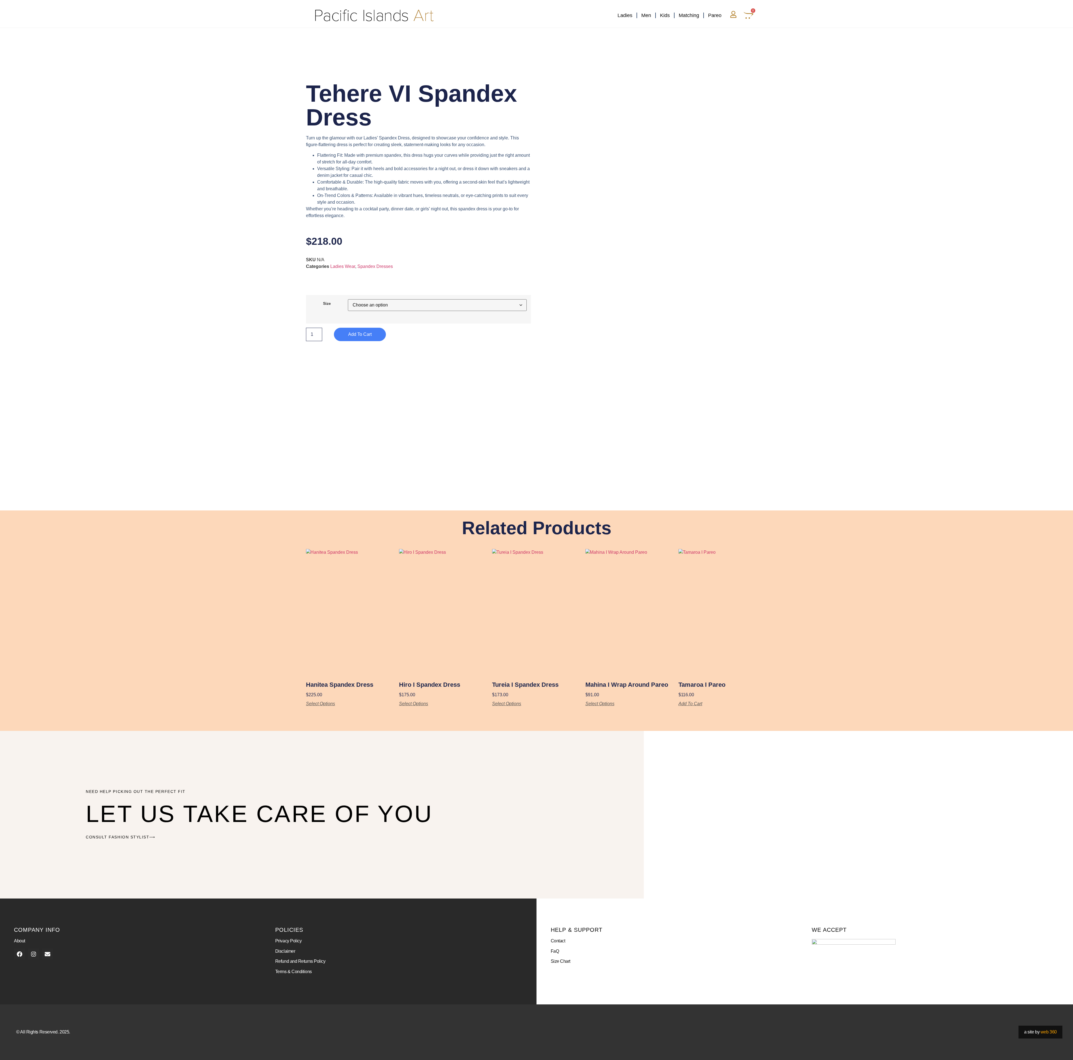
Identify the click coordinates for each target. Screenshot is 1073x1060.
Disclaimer (285, 951)
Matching (689, 15)
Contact (558, 940)
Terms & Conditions (293, 971)
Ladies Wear (342, 266)
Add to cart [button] (690, 704)
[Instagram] (33, 954)
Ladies (625, 15)
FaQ (555, 951)
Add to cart (360, 334)
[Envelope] (47, 954)
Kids (665, 15)
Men (646, 15)
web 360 (1049, 1032)
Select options (320, 704)
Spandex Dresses (375, 266)
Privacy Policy (288, 940)
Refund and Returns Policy (300, 961)
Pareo (714, 15)
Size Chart (561, 961)
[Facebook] (19, 954)
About (19, 940)
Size (327, 303)
